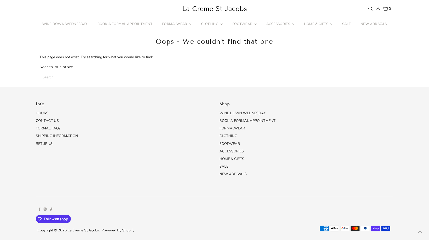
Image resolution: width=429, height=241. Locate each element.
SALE (346, 24)
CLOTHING (210, 24)
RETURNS (44, 143)
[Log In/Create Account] (378, 9)
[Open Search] (370, 9)
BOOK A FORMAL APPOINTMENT (124, 24)
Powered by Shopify (118, 230)
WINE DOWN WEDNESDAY (65, 24)
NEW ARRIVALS (374, 24)
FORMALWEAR (175, 24)
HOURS (42, 113)
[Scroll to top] (420, 232)
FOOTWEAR (242, 24)
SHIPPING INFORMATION (57, 135)
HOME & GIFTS (316, 24)
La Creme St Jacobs (214, 9)
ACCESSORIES (278, 24)
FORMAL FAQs (48, 128)
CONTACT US (47, 120)
